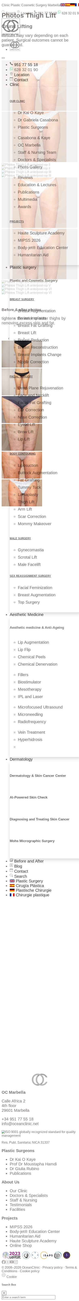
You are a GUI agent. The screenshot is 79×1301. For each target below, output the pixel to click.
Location (26, 13)
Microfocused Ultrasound (40, 707)
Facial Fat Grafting (34, 402)
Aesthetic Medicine (27, 614)
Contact (20, 80)
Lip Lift (24, 439)
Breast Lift (27, 332)
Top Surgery (29, 602)
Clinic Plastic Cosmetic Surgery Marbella (31, 5)
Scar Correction (32, 516)
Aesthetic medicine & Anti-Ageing (37, 628)
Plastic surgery (23, 267)
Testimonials (21, 1205)
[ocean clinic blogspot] (8, 1264)
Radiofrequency (32, 721)
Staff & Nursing (23, 1200)
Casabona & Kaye (34, 138)
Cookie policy (30, 1271)
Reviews (25, 177)
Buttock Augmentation (37, 472)
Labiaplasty (28, 494)
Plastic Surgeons (33, 127)
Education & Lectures (37, 185)
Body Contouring (23, 453)
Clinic (14, 84)
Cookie (11, 1277)
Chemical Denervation (37, 664)
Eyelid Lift (26, 424)
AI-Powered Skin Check (28, 797)
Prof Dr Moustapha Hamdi (33, 1164)
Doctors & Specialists (37, 159)
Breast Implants (32, 318)
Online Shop (21, 1245)
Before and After (28, 861)
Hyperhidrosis (30, 739)
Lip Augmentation (33, 642)
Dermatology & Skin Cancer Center (38, 776)
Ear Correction (31, 410)
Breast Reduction (33, 340)
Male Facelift (29, 564)
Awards (24, 206)
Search (10, 13)
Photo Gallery (30, 167)
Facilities (17, 1209)
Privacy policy (53, 1267)
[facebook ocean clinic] (4, 1264)
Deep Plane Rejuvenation (40, 388)
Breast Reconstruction (38, 347)
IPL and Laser (30, 696)
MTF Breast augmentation (33, 976)
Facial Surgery (21, 376)
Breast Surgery (22, 299)
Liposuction (28, 465)
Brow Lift (26, 432)
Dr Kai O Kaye (31, 112)
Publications (28, 192)
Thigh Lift (26, 502)
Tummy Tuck (29, 487)
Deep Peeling (22, 989)
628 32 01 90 (25, 69)
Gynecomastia (31, 550)
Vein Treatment (31, 732)
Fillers (23, 674)
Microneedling (30, 714)
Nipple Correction (33, 362)
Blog (17, 866)
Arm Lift (25, 509)
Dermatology (21, 759)
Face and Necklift (33, 395)
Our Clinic (18, 1191)
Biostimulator (29, 682)
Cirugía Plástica (29, 885)
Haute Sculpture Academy (41, 233)
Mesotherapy (29, 689)
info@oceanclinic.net (20, 1123)
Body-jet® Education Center (43, 247)
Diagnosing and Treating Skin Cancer (39, 819)
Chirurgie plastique (32, 895)
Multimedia (27, 199)
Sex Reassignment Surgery (30, 575)
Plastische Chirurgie (33, 890)
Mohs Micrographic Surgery (32, 841)
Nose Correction (32, 417)
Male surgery (20, 538)
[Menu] (3, 58)
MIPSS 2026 (29, 240)
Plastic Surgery (29, 881)
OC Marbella (29, 145)
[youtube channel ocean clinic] (12, 1264)
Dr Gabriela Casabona (38, 120)
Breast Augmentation (37, 311)
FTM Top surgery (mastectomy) (38, 981)
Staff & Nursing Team (37, 152)
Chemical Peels (32, 657)
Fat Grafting (29, 480)
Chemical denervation (29, 993)
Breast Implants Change (39, 354)
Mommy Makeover (34, 524)
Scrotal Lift (27, 557)
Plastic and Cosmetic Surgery (34, 280)
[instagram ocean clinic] (16, 1264)
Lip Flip (24, 649)
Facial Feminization (35, 587)
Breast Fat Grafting (35, 325)
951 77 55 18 (47, 13)
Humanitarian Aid (33, 255)
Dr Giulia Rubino (24, 1168)
